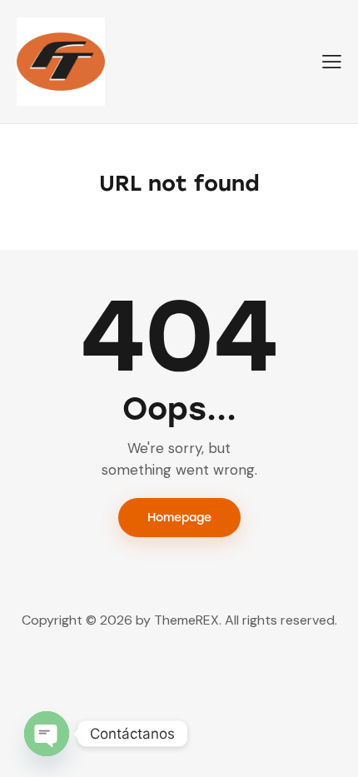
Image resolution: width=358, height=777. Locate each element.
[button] (331, 62)
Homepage (179, 518)
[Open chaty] (46, 733)
